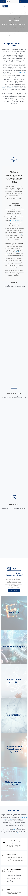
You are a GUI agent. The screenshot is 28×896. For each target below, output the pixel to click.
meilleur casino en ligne (17, 234)
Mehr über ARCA (14, 590)
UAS (14, 829)
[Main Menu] (20, 6)
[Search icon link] (25, 6)
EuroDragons (18, 833)
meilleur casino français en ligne (10, 87)
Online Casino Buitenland (14, 262)
